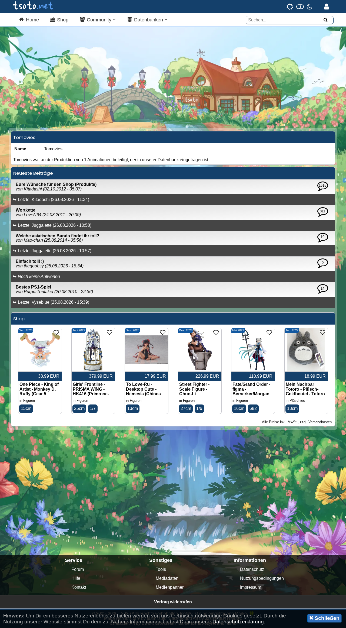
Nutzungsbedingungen (262, 578)
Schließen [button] (326, 618)
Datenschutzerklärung (238, 621)
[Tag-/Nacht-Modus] (299, 6)
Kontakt (78, 587)
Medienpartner (170, 587)
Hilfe (75, 578)
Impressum (250, 587)
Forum (77, 569)
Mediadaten (167, 578)
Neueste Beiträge (33, 173)
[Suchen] (325, 20)
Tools (161, 569)
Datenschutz (252, 569)
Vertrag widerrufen (173, 602)
